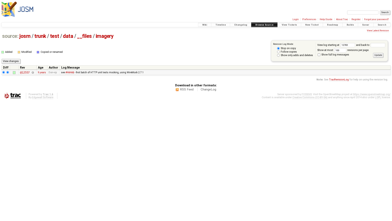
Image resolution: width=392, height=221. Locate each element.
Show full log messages (335, 54)
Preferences (309, 19)
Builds (350, 25)
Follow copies (288, 51)
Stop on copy (288, 48)
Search (382, 25)
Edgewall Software (42, 97)
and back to (363, 44)
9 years (42, 72)
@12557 (25, 72)
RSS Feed (187, 89)
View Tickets (289, 25)
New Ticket (312, 25)
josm (24, 36)
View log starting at (328, 44)
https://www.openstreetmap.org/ (372, 94)
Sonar (365, 25)
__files (84, 36)
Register (356, 19)
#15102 (70, 72)
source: (10, 36)
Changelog (240, 25)
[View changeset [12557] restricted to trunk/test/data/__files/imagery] (32, 72)
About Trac (342, 19)
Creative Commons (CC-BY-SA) (309, 97)
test (54, 36)
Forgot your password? (376, 19)
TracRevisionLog (339, 79)
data (68, 36)
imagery (105, 36)
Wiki (204, 25)
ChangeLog (208, 89)
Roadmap (332, 25)
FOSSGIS (307, 94)
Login (296, 19)
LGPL (378, 97)
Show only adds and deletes (296, 55)
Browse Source (264, 25)
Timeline (220, 25)
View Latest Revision (378, 30)
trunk (40, 36)
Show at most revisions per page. (343, 50)
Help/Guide (326, 19)
